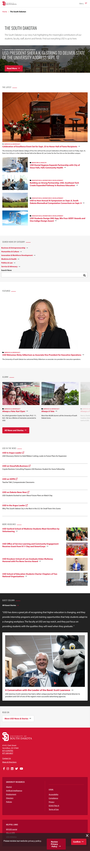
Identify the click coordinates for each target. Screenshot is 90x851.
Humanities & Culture (10, 251)
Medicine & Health (39, 163)
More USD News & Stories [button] (16, 718)
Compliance (53, 798)
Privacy (51, 802)
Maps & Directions (9, 762)
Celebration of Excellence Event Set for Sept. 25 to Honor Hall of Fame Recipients (39, 146)
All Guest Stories (9, 605)
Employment (11, 794)
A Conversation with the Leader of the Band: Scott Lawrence (37, 690)
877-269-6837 (7, 753)
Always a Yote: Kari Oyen (13, 411)
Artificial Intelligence (14, 790)
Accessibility (53, 794)
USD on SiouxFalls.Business (15, 466)
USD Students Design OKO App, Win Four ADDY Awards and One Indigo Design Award (57, 219)
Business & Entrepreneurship (13, 248)
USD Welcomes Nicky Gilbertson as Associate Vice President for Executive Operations (41, 355)
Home (4, 12)
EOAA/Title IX (54, 806)
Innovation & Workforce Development (47, 180)
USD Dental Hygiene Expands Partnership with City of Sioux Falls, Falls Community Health (55, 166)
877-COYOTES (7, 751)
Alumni (9, 787)
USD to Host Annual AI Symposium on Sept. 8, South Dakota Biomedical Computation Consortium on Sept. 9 (56, 201)
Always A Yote (47, 411)
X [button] (87, 835)
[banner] (21, 402)
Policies (9, 802)
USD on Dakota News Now (14, 492)
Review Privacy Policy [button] (54, 844)
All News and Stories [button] (14, 430)
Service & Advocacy (12, 144)
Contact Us (6, 758)
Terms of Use (54, 809)
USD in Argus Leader (11, 452)
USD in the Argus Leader (13, 505)
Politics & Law (7, 263)
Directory (9, 798)
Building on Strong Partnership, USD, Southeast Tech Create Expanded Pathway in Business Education (54, 184)
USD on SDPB (8, 479)
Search (84, 274)
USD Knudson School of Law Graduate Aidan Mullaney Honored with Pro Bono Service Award (27, 560)
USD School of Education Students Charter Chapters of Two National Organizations (29, 575)
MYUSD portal (11, 829)
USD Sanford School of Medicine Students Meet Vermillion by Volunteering (30, 530)
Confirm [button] (77, 841)
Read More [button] (12, 68)
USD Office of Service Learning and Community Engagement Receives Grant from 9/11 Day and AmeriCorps (30, 545)
